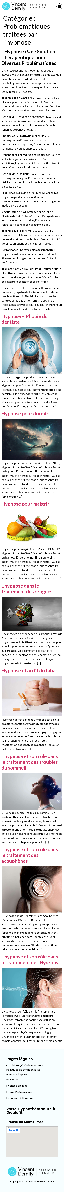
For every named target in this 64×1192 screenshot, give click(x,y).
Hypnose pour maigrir (25, 504)
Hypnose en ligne (16, 1085)
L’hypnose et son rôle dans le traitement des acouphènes (30, 855)
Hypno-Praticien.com (19, 1091)
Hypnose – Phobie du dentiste (25, 319)
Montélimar (33, 1122)
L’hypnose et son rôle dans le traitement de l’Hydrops (30, 959)
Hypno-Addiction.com (19, 1098)
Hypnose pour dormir (25, 413)
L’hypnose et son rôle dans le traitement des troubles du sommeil (30, 762)
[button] (59, 6)
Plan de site (13, 1079)
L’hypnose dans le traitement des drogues (27, 588)
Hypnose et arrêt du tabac (30, 670)
